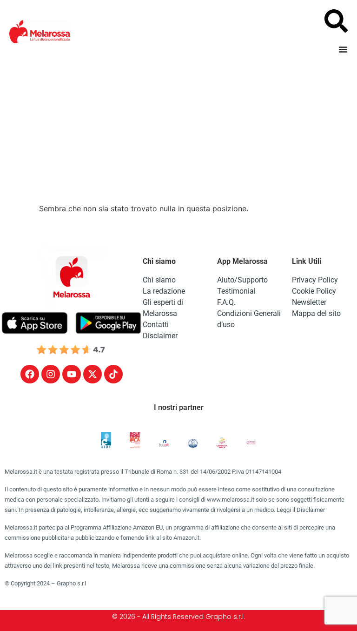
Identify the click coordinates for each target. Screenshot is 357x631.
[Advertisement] (178, 133)
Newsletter (309, 302)
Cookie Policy (314, 291)
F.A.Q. (226, 302)
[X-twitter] (92, 374)
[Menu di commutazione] (343, 49)
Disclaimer (160, 335)
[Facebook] (29, 374)
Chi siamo (159, 279)
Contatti (156, 324)
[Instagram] (50, 374)
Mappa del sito (316, 313)
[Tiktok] (113, 374)
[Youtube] (71, 374)
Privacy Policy (315, 279)
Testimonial (236, 291)
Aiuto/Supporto (242, 279)
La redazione (164, 291)
